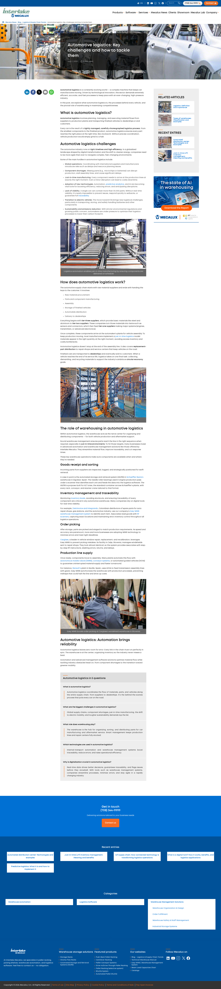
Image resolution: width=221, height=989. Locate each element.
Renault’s (77, 568)
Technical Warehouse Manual (144, 960)
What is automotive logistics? (38, 107)
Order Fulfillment (160, 914)
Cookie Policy (98, 985)
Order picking (31, 140)
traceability (83, 196)
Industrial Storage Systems (165, 926)
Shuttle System (102, 971)
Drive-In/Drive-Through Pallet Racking (112, 965)
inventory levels (78, 498)
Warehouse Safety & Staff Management (171, 920)
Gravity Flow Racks (68, 960)
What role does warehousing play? (39, 170)
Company (212, 13)
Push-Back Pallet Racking (106, 957)
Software (131, 13)
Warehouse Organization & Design (168, 908)
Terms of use (58, 985)
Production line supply (34, 144)
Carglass (64, 540)
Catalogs (135, 970)
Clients (172, 13)
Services (144, 13)
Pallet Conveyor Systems (106, 963)
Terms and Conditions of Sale (120, 985)
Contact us (110, 823)
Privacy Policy (83, 985)
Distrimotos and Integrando (85, 508)
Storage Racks (66, 957)
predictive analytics (115, 184)
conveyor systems (101, 561)
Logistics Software (88, 902)
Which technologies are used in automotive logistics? (37, 175)
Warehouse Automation (19, 902)
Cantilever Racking (104, 960)
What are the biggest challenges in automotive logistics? (39, 166)
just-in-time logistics (124, 336)
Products (117, 13)
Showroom (183, 13)
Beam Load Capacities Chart (144, 967)
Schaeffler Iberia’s (135, 477)
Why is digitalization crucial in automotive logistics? (37, 181)
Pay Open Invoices (144, 985)
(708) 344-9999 (110, 810)
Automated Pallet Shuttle (106, 974)
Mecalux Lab (198, 13)
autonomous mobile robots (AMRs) (76, 561)
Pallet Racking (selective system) (109, 968)
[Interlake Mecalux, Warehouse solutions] (16, 17)
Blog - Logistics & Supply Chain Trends (147, 957)
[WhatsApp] (45, 93)
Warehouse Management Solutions (167, 902)
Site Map (70, 985)
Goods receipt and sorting (36, 131)
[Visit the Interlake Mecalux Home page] (3, 22)
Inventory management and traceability (36, 136)
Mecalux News (159, 13)
